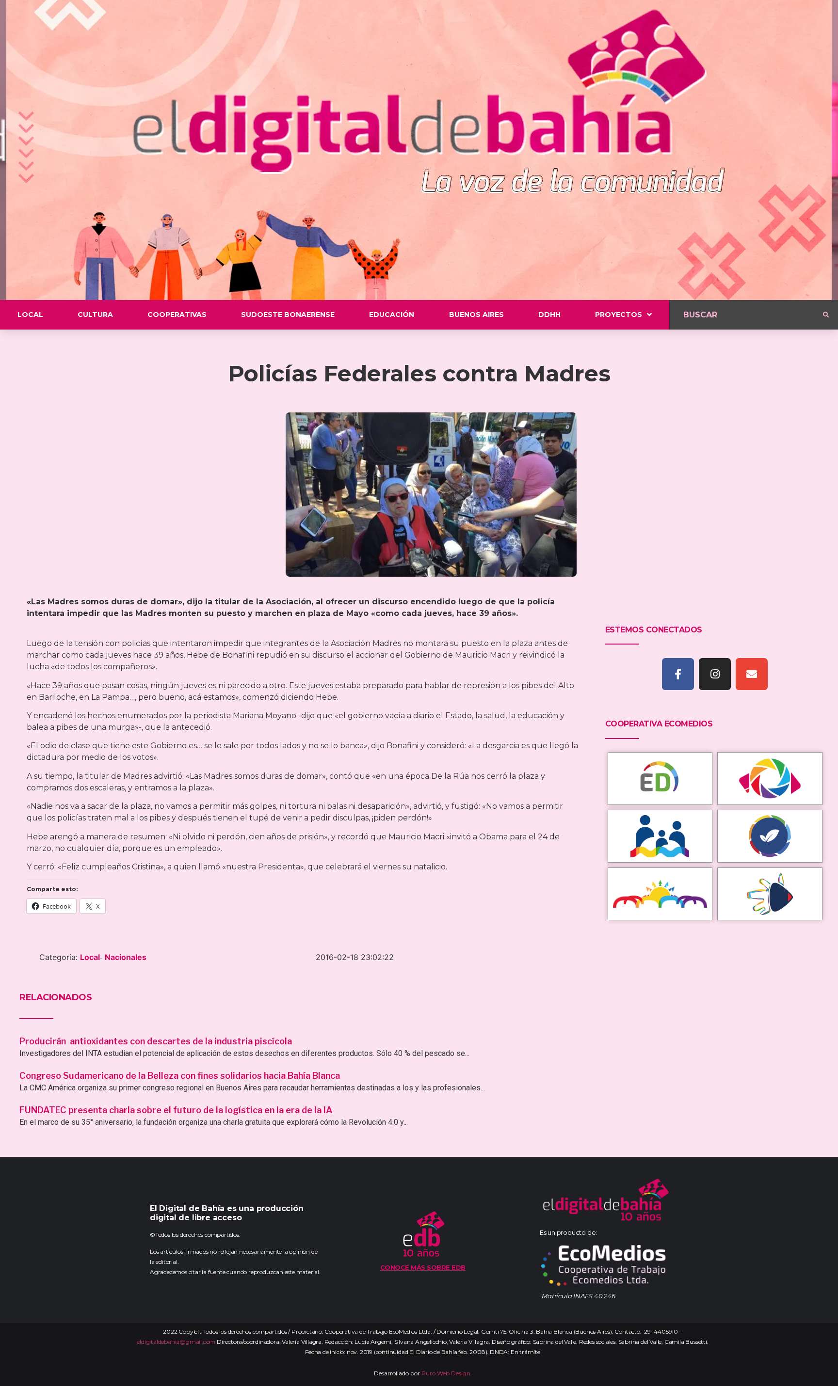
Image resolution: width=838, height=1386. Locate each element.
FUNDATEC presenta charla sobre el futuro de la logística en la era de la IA (176, 1110)
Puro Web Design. (446, 1373)
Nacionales (125, 957)
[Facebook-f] (678, 674)
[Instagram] (715, 674)
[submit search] (826, 315)
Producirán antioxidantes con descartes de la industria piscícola (156, 1041)
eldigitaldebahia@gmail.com (176, 1341)
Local (90, 957)
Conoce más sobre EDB (423, 1267)
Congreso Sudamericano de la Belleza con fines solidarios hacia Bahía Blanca (179, 1076)
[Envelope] (752, 674)
